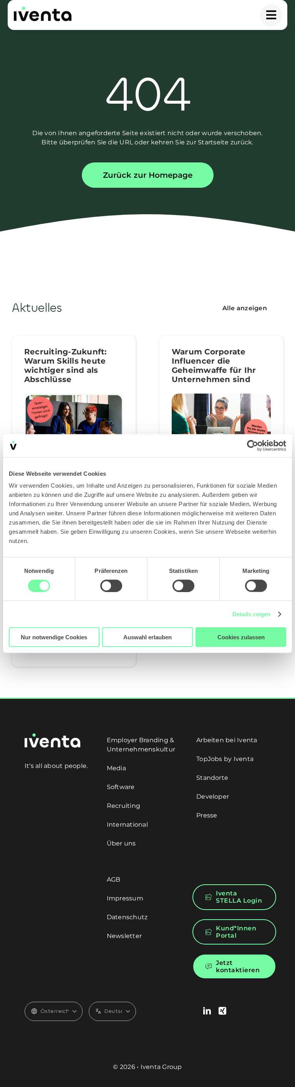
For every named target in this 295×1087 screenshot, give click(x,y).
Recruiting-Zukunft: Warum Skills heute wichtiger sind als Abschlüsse (65, 365)
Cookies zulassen (241, 637)
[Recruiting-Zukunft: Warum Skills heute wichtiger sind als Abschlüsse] (73, 426)
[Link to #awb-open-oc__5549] (271, 15)
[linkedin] (207, 1011)
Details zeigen (251, 614)
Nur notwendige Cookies (54, 637)
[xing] (222, 1011)
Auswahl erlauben (147, 637)
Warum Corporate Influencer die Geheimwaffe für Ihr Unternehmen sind (214, 365)
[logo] (42, 9)
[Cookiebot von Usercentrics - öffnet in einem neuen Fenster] (252, 445)
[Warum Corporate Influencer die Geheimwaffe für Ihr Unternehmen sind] (221, 419)
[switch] (111, 585)
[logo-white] (52, 736)
